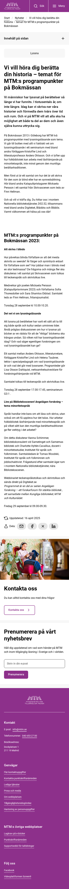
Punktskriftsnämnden (15, 839)
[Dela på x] (43, 526)
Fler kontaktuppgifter (15, 772)
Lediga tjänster (12, 784)
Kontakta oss (16, 610)
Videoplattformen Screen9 (17, 876)
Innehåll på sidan (16, 38)
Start (7, 18)
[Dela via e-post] (21, 526)
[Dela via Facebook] (32, 526)
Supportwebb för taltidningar (19, 846)
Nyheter (19, 18)
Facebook (9, 870)
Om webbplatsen (13, 797)
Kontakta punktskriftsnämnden (20, 778)
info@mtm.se (20, 729)
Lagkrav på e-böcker (14, 833)
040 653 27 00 (29, 735)
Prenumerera (16, 674)
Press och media (12, 790)
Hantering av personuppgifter (19, 809)
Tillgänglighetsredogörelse (17, 803)
